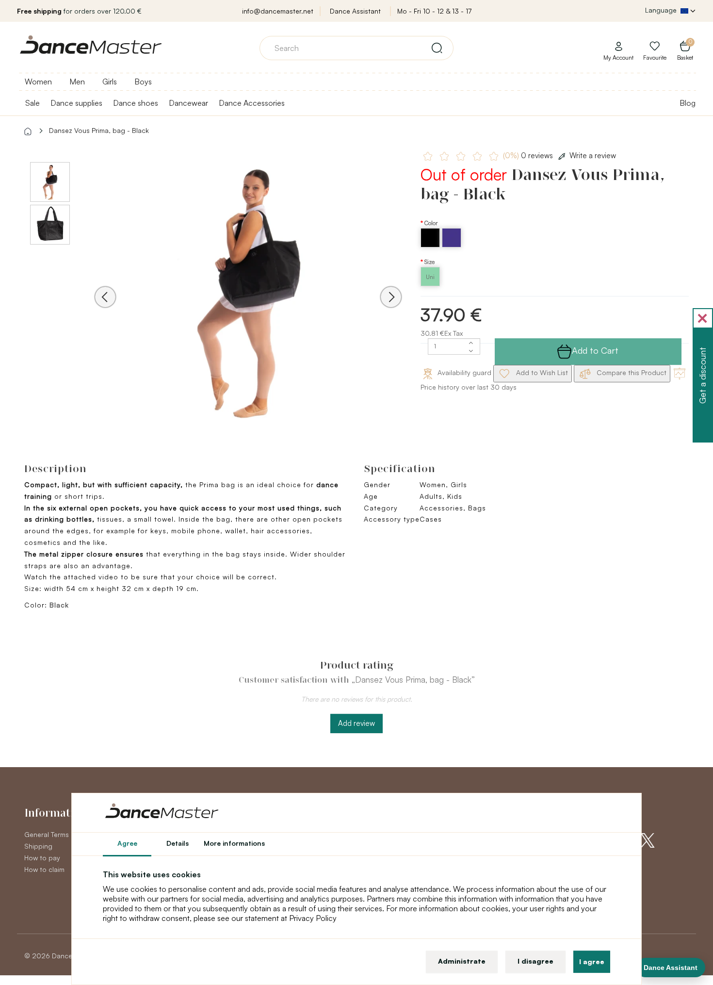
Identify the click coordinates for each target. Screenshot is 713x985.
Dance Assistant (355, 11)
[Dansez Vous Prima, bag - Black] (248, 290)
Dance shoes (135, 103)
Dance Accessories (252, 103)
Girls (109, 81)
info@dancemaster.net (277, 11)
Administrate (462, 961)
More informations (234, 843)
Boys (143, 81)
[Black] (431, 245)
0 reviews (529, 155)
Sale (32, 103)
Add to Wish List (541, 372)
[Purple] (451, 245)
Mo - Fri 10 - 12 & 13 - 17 (434, 11)
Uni (430, 276)
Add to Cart (595, 350)
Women (38, 81)
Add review (356, 723)
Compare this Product (630, 372)
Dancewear (188, 103)
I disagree (535, 961)
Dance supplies (76, 103)
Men (77, 81)
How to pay (42, 858)
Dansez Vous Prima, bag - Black (99, 130)
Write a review (592, 155)
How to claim (44, 869)
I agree (591, 961)
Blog (688, 103)
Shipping (38, 846)
